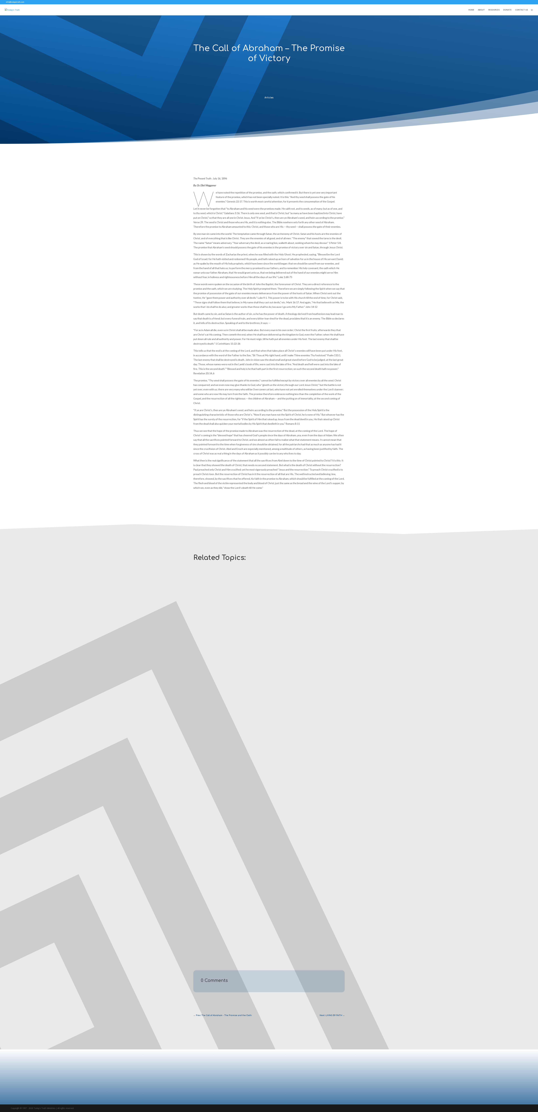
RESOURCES (494, 10)
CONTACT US (521, 10)
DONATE (507, 10)
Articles (269, 97)
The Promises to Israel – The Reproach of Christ (220, 801)
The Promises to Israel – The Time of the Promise (220, 925)
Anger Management (206, 684)
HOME (471, 10)
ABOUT (481, 10)
